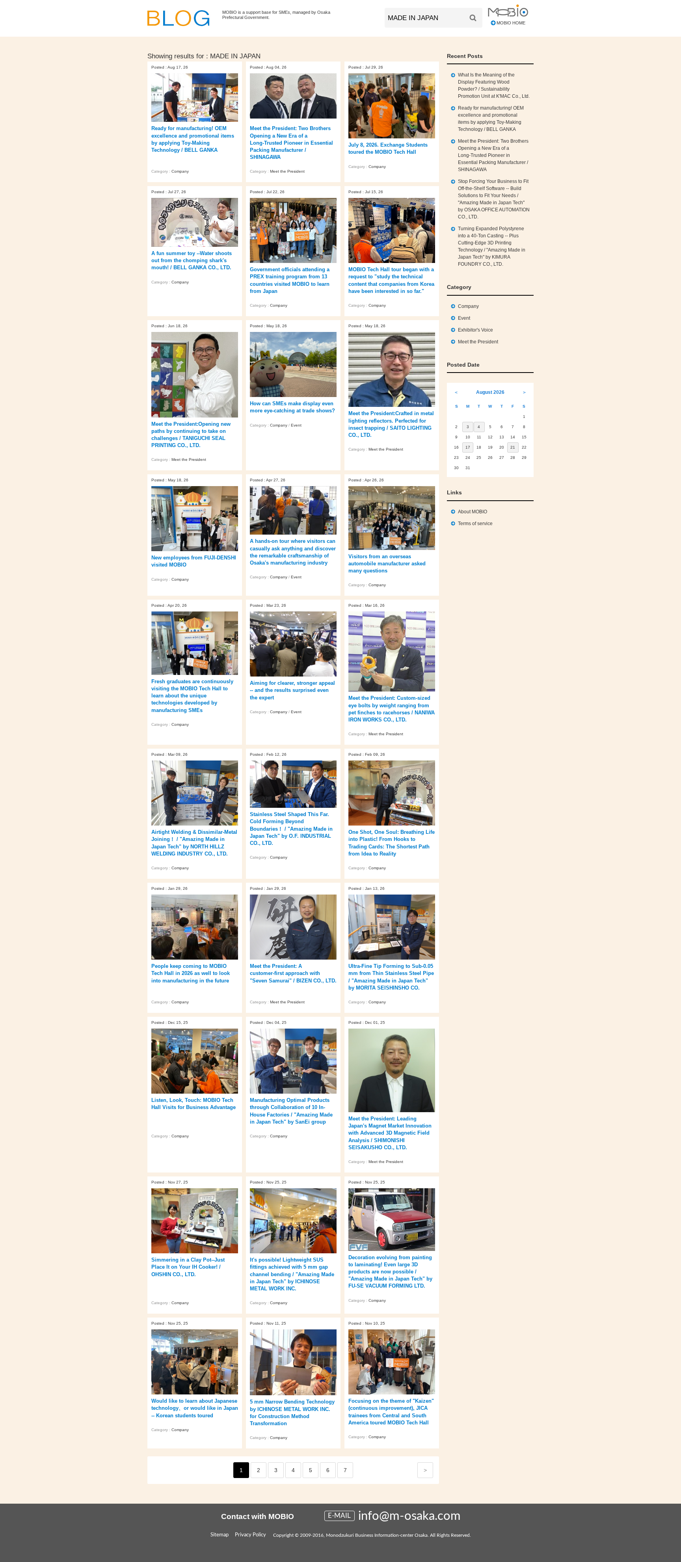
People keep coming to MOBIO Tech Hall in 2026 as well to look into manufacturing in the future (190, 973)
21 (512, 447)
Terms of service (475, 523)
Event (296, 425)
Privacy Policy (250, 1535)
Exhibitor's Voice (475, 330)
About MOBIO (472, 511)
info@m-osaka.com (409, 1516)
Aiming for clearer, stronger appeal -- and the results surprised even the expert (292, 690)
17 (467, 447)
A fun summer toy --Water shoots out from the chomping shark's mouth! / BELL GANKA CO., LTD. (191, 260)
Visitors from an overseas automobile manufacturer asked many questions (387, 564)
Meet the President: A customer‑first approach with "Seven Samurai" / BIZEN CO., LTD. (293, 973)
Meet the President (287, 171)
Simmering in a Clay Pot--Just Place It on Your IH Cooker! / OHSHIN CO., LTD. (188, 1267)
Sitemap (219, 1535)
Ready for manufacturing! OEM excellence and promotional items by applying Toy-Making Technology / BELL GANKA (491, 118)
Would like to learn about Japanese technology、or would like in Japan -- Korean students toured (194, 1408)
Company (180, 171)
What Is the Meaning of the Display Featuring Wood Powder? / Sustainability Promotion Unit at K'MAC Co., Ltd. (494, 85)
